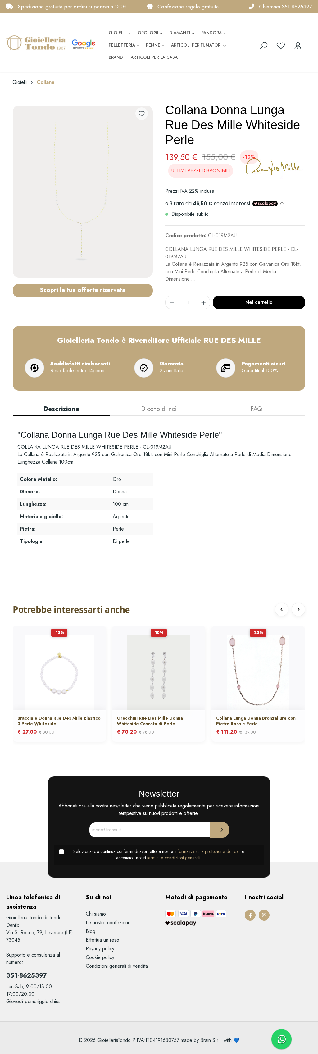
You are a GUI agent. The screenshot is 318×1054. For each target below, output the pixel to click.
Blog (90, 931)
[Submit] (219, 830)
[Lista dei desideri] (281, 45)
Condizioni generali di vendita (117, 966)
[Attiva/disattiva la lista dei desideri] (141, 113)
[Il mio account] (298, 45)
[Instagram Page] (264, 915)
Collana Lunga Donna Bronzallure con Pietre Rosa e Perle (256, 720)
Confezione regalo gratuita (188, 6)
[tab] (61, 409)
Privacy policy (100, 948)
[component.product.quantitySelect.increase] (203, 302)
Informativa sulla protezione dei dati (208, 851)
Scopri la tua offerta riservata (82, 289)
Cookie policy (100, 957)
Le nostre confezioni (107, 922)
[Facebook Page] (250, 915)
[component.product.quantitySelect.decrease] (171, 302)
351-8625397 (297, 6)
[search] (263, 45)
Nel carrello (259, 302)
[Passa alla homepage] (37, 42)
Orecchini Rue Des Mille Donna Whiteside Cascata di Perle (150, 720)
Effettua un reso (102, 939)
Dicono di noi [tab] (159, 409)
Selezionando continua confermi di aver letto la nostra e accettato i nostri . (158, 854)
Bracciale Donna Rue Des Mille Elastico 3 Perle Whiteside (59, 720)
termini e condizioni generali (173, 858)
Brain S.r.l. (211, 1040)
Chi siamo (96, 913)
